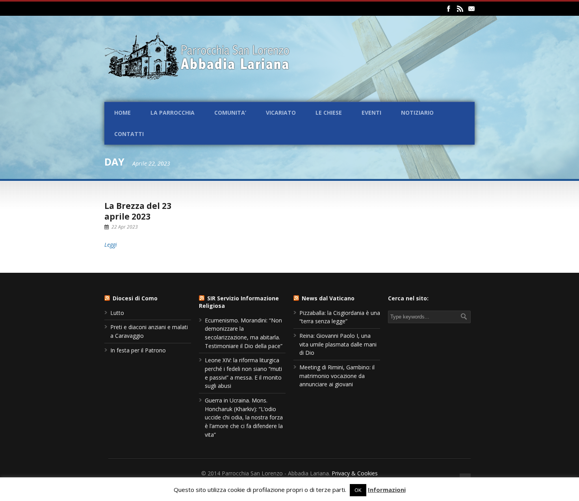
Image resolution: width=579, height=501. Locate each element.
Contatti (129, 134)
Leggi (110, 244)
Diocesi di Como (135, 298)
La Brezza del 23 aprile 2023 (137, 211)
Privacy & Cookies (355, 473)
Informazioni (387, 490)
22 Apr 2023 (124, 226)
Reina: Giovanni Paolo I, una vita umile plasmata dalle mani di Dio (338, 344)
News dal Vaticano (328, 298)
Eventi (371, 112)
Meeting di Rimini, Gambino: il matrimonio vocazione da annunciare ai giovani (337, 375)
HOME (122, 112)
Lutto (117, 313)
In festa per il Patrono (138, 350)
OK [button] (358, 490)
